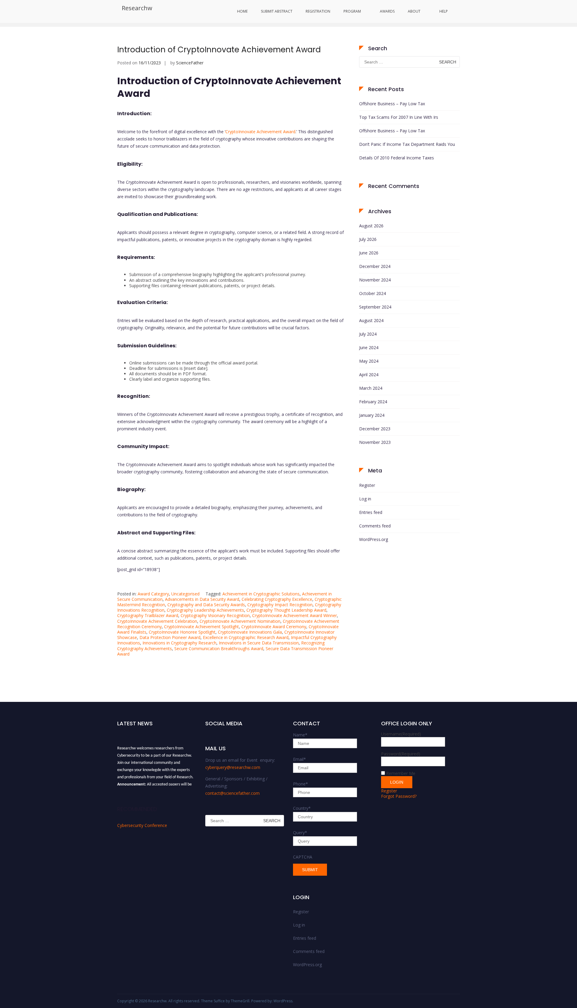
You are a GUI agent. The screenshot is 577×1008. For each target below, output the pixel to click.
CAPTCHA (302, 857)
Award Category (153, 594)
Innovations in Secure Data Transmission (259, 643)
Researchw (137, 8)
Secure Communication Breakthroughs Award (218, 648)
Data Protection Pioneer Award (169, 637)
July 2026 (368, 239)
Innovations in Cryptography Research (179, 643)
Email (299, 759)
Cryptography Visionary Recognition (215, 615)
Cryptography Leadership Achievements (205, 610)
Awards (387, 11)
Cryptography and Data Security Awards (206, 604)
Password (400, 754)
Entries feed (370, 512)
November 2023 (375, 442)
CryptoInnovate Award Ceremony (273, 626)
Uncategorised (185, 594)
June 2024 (368, 347)
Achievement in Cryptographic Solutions (261, 594)
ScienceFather (189, 63)
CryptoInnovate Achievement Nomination (240, 621)
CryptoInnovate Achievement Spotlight (201, 626)
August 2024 (371, 320)
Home (242, 11)
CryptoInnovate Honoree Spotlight (182, 632)
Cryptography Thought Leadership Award (286, 610)
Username (401, 734)
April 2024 (368, 374)
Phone (300, 784)
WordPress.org (373, 539)
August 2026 (371, 226)
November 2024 (375, 280)
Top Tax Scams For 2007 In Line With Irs (398, 117)
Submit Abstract (276, 11)
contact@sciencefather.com (232, 793)
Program (352, 11)
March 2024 (370, 388)
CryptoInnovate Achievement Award (260, 131)
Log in (365, 499)
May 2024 (368, 361)
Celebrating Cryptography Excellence (277, 599)
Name (300, 735)
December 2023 (374, 429)
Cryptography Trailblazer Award (147, 615)
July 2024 (368, 334)
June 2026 (368, 253)
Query (300, 832)
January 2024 (371, 415)
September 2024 (375, 307)
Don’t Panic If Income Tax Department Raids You (407, 144)
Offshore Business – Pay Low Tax (392, 103)
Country (302, 808)
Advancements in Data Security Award (202, 599)
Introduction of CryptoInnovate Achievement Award (219, 49)
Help (443, 11)
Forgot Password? (399, 796)
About (414, 11)
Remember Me (400, 773)
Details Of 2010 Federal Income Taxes (396, 158)
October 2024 (372, 293)
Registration (318, 11)
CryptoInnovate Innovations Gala (250, 632)
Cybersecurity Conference (142, 825)
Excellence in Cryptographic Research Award (245, 637)
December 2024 (374, 266)
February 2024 (373, 401)
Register (367, 485)
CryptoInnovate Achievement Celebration (157, 621)
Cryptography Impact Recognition (280, 604)
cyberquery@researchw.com (232, 767)
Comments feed (375, 526)
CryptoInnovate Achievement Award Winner (294, 615)
